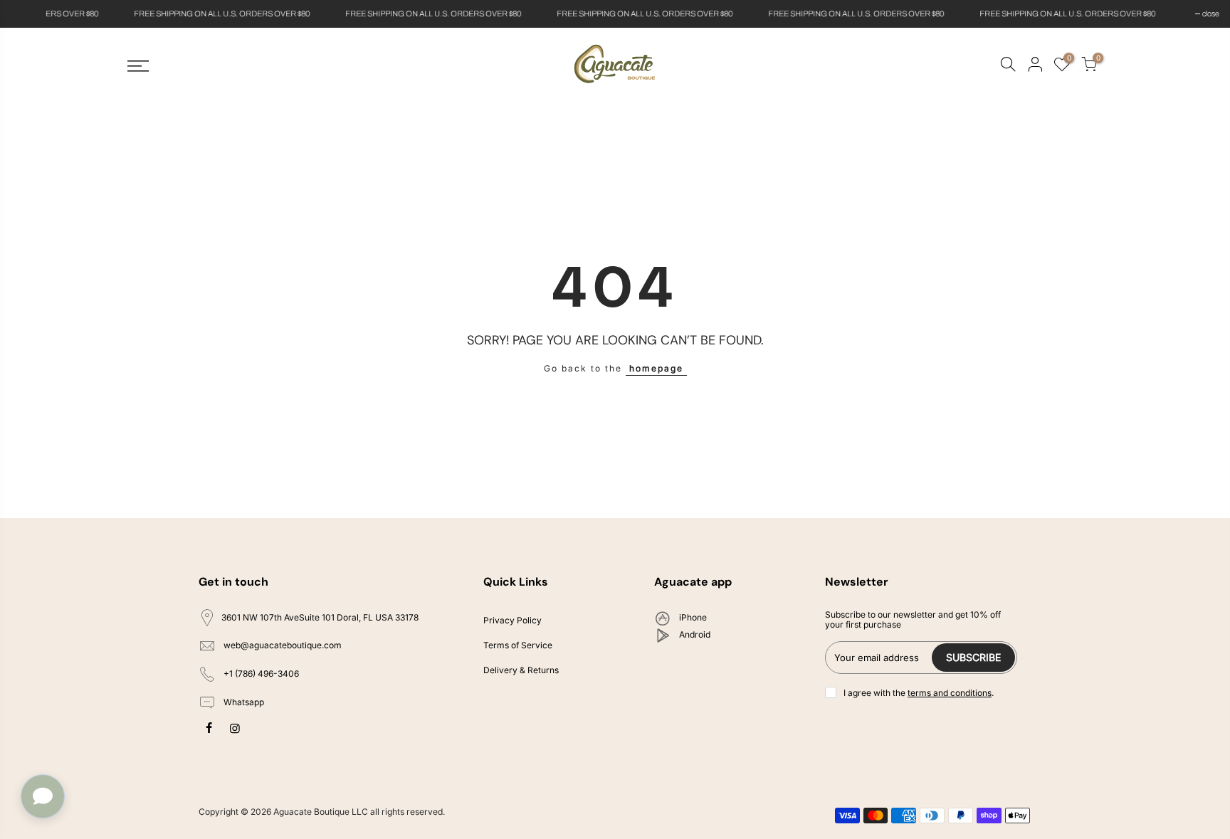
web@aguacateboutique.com (283, 645)
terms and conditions (950, 692)
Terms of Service (517, 645)
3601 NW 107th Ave (320, 617)
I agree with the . (918, 692)
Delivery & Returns (521, 670)
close (26, 13)
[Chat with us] (42, 796)
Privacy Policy (512, 620)
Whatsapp (242, 702)
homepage (656, 368)
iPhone (692, 617)
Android (693, 634)
